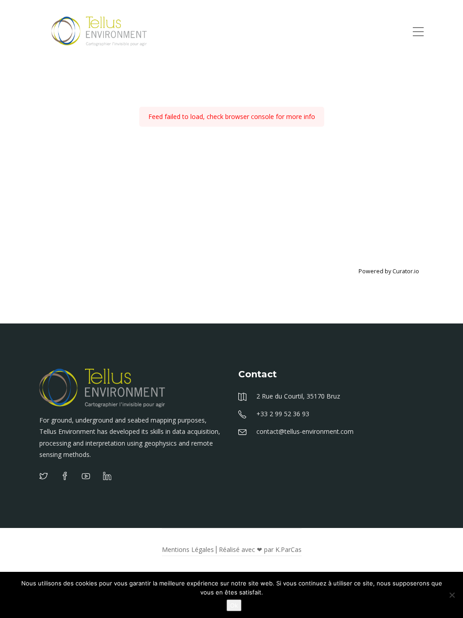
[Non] (451, 594)
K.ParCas (288, 549)
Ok (234, 605)
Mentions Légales (188, 549)
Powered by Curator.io (389, 271)
